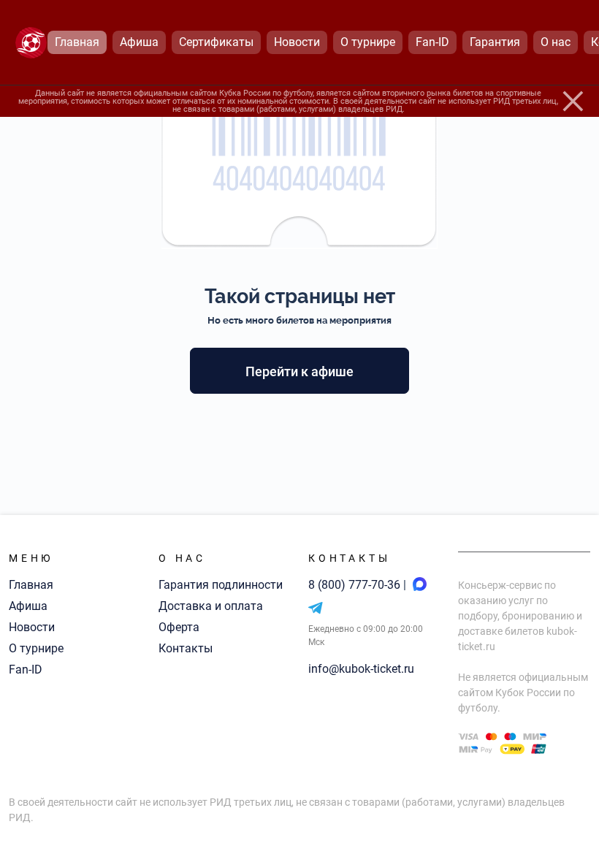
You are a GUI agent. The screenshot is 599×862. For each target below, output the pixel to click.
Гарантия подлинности (221, 585)
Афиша (28, 606)
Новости (32, 627)
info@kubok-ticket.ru (361, 669)
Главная (31, 585)
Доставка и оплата (211, 606)
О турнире (36, 648)
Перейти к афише (299, 371)
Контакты (186, 648)
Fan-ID (25, 669)
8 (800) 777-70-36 (355, 585)
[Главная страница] (31, 42)
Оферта (179, 627)
